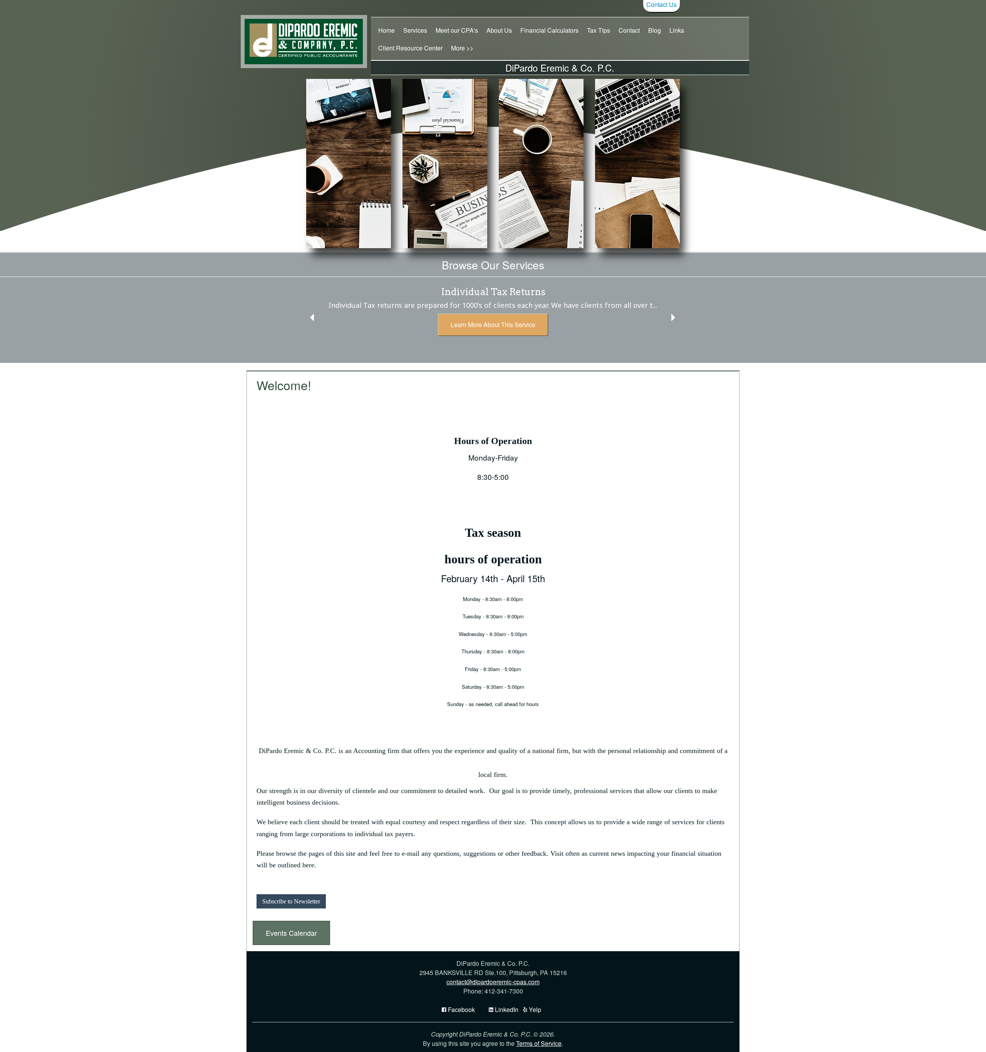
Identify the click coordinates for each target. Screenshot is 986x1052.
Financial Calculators (549, 30)
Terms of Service (539, 1043)
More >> (462, 47)
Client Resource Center (410, 47)
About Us (499, 30)
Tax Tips (598, 30)
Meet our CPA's (457, 30)
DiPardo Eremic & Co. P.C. (559, 67)
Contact (629, 30)
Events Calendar (291, 933)
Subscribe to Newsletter (291, 901)
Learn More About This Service (493, 324)
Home (386, 30)
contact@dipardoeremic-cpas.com (493, 981)
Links (676, 30)
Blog (654, 30)
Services (415, 30)
